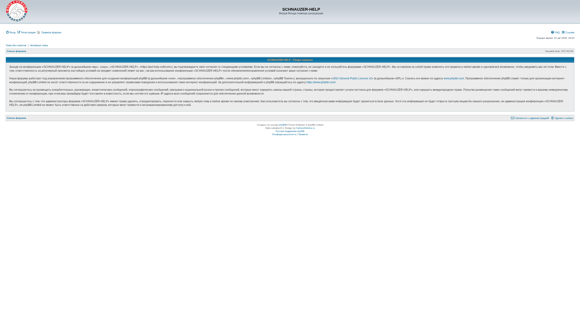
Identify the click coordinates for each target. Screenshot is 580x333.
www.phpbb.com (454, 78)
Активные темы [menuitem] (39, 45)
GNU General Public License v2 (352, 78)
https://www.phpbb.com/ (321, 82)
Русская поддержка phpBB (290, 131)
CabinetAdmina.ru (305, 128)
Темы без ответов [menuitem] (16, 45)
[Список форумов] (17, 11)
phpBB (282, 125)
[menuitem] (10, 32)
